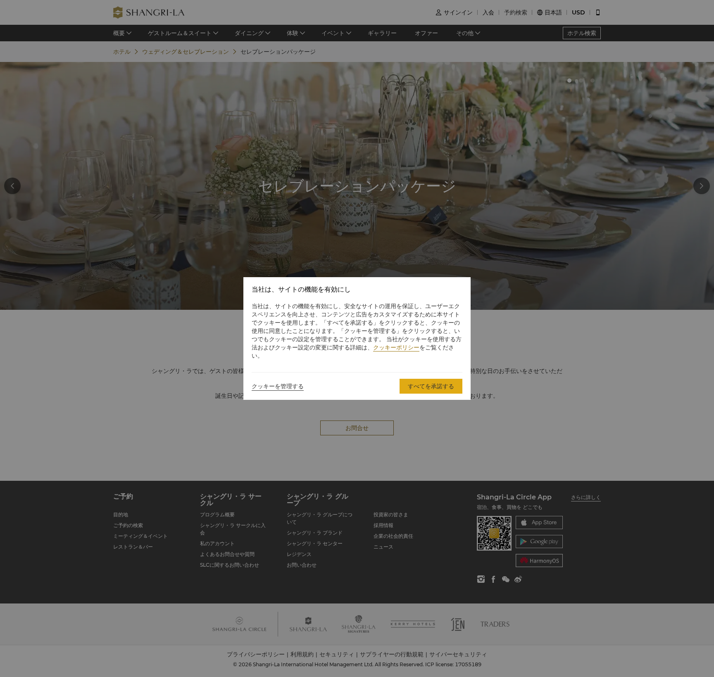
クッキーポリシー (396, 347)
